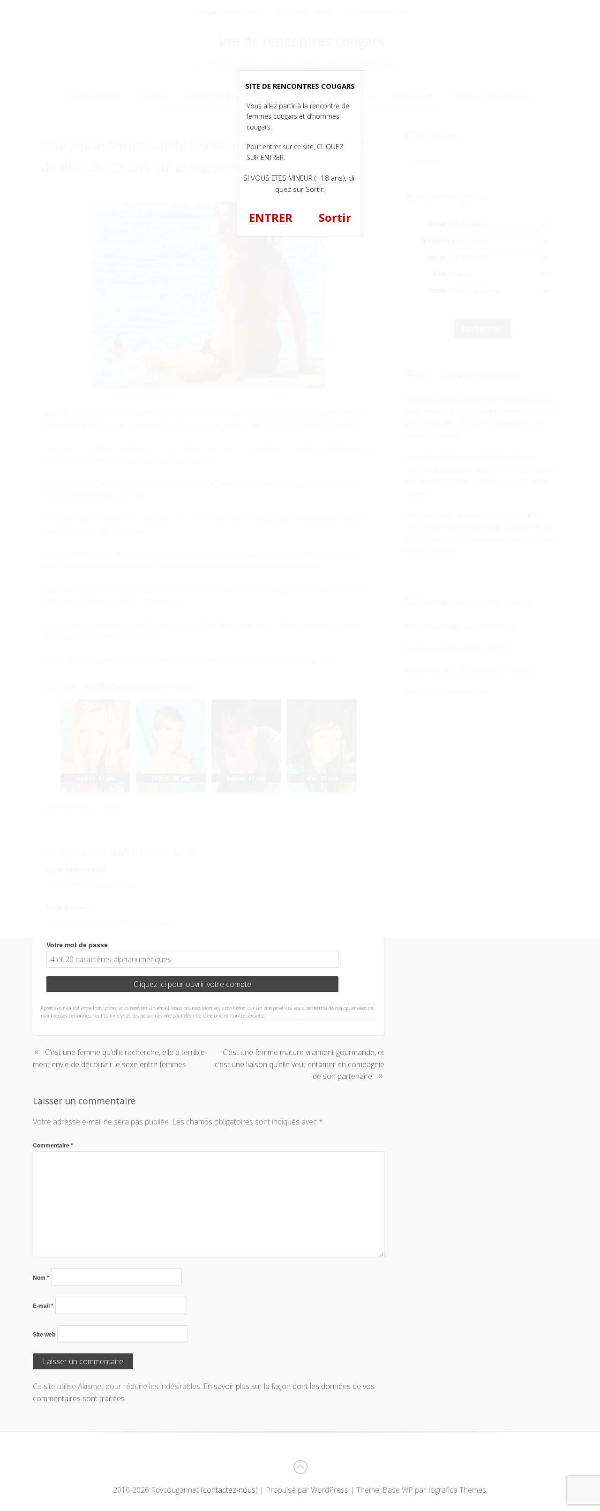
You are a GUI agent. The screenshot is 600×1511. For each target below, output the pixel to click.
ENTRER (270, 217)
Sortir (335, 217)
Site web (44, 1334)
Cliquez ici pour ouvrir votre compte (192, 984)
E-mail (43, 1306)
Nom (41, 1278)
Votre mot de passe (77, 945)
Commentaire (53, 1145)
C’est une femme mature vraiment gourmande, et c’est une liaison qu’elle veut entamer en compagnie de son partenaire (299, 1064)
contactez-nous (229, 1490)
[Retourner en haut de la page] (300, 1467)
